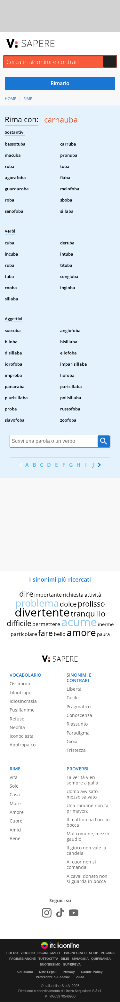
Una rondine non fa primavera (87, 808)
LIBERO (12, 953)
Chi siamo (25, 972)
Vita (14, 777)
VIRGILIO (27, 953)
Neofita (17, 727)
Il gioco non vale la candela (86, 850)
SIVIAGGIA (80, 958)
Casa (15, 794)
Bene (15, 838)
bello (60, 634)
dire (26, 593)
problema (37, 602)
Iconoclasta (22, 736)
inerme (106, 624)
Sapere (38, 43)
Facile (73, 698)
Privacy (69, 972)
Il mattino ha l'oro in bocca (88, 822)
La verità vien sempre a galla (82, 780)
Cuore (16, 821)
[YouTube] (73, 912)
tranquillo (88, 613)
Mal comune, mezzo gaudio (88, 836)
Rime (27, 98)
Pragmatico (79, 707)
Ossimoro (20, 683)
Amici (15, 830)
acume (79, 622)
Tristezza (76, 750)
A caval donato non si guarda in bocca (87, 879)
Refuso (17, 719)
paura (103, 634)
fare (45, 632)
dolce (68, 604)
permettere (46, 624)
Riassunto (77, 724)
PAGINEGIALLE (49, 953)
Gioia (72, 741)
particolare (24, 634)
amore (81, 632)
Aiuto (80, 977)
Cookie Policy (92, 972)
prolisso (91, 604)
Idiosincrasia (23, 701)
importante (48, 594)
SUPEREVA (72, 964)
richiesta (73, 594)
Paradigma (78, 733)
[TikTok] (60, 912)
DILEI (65, 958)
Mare (15, 803)
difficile (19, 623)
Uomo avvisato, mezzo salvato (83, 794)
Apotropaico (23, 745)
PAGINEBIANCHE (22, 958)
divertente (42, 612)
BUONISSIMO (50, 964)
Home (10, 98)
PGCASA (108, 953)
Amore (17, 812)
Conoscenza (79, 715)
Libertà (74, 689)
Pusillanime (22, 710)
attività (92, 594)
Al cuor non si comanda (81, 864)
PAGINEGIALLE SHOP (81, 953)
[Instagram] (46, 912)
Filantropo (20, 692)
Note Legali (48, 972)
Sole (14, 786)
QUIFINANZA (101, 958)
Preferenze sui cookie (53, 977)
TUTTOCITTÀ (48, 958)
